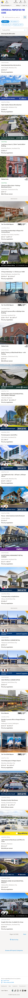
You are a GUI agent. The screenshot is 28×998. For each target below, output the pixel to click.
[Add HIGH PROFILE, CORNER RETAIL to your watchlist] (26, 612)
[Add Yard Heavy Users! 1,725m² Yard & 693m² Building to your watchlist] (26, 116)
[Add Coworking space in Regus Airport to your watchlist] (26, 732)
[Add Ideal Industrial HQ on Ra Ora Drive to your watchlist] (26, 37)
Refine (5, 21)
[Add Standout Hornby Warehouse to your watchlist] (26, 772)
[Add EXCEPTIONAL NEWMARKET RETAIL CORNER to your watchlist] (26, 527)
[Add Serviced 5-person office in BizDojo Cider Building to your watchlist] (26, 283)
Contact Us (15, 986)
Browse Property (5, 5)
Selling (18, 5)
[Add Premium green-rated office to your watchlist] (26, 407)
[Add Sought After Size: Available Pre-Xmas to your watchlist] (26, 894)
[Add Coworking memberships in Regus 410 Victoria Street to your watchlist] (26, 202)
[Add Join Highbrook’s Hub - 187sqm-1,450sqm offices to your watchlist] (26, 446)
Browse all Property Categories (14, 950)
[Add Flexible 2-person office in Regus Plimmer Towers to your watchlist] (26, 691)
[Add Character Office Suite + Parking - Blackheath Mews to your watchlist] (26, 157)
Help (10, 986)
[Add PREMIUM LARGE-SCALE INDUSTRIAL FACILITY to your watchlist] (26, 853)
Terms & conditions (23, 986)
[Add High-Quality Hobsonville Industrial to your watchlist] (26, 77)
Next (24, 934)
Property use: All (17, 24)
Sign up (20, 2)
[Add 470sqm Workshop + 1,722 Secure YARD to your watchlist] (26, 244)
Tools (23, 5)
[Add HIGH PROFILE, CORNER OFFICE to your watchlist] (26, 652)
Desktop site (4, 986)
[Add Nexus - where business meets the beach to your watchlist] (26, 488)
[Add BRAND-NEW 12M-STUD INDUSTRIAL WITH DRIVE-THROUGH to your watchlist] (26, 365)
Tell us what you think (8, 982)
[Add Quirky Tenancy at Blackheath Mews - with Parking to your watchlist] (26, 324)
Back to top (15, 939)
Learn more (6, 980)
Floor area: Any (6, 24)
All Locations (14, 21)
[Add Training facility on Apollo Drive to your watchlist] (26, 568)
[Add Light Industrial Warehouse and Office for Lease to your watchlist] (26, 812)
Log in (24, 2)
